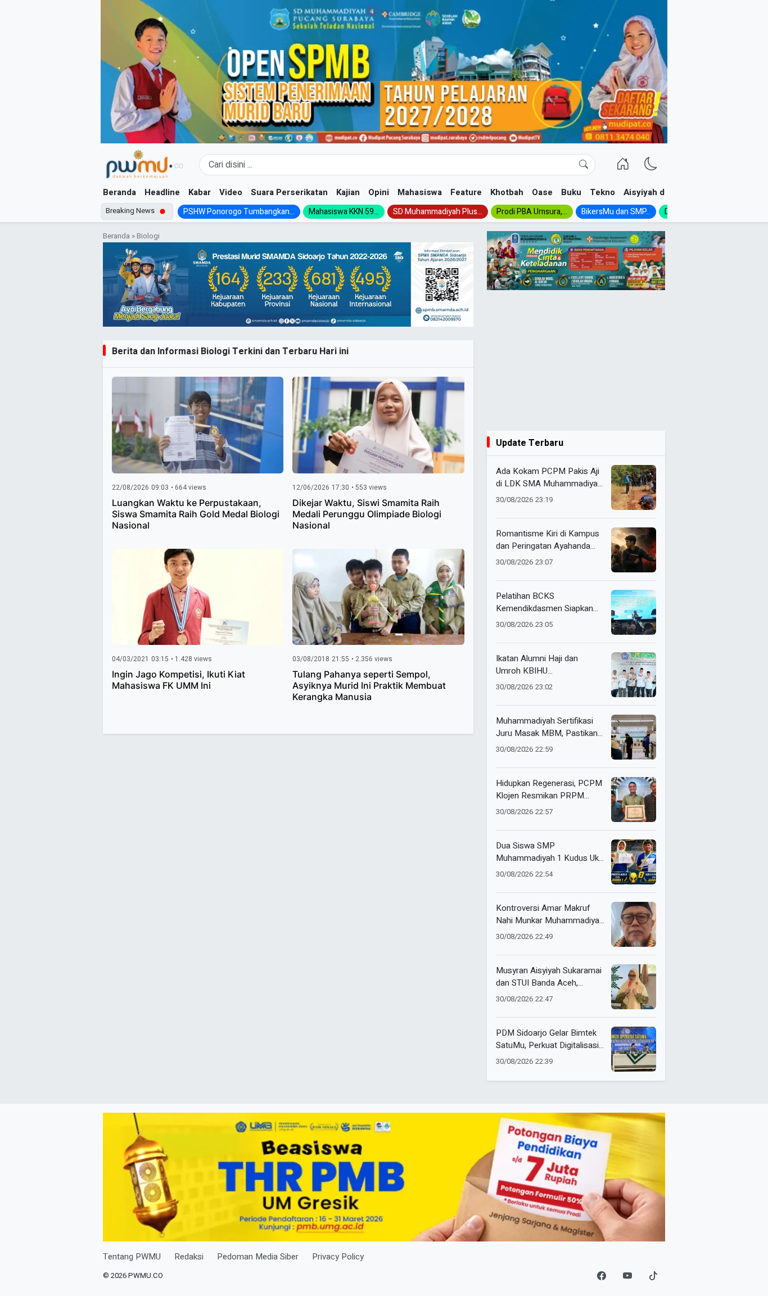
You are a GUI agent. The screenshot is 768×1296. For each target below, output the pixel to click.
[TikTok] (653, 1276)
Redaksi (189, 1256)
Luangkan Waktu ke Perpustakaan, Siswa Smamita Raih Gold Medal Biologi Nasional (195, 514)
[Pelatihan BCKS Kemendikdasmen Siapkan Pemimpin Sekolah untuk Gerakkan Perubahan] (633, 612)
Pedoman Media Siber (258, 1256)
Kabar (199, 192)
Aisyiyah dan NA (656, 192)
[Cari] (583, 164)
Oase (542, 192)
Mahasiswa (419, 192)
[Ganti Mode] (651, 165)
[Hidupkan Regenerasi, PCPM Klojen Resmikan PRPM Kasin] (633, 799)
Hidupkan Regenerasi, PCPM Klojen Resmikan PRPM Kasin (549, 789)
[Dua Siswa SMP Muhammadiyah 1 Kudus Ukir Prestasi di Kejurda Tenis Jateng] (633, 861)
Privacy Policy (338, 1256)
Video (230, 192)
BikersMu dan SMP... (615, 212)
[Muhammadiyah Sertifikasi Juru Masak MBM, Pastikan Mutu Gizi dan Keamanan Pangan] (633, 737)
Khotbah (506, 192)
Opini (378, 192)
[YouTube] (627, 1276)
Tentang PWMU (132, 1256)
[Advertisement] (576, 360)
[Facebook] (601, 1276)
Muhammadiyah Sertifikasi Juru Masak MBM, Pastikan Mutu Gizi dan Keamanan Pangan (547, 727)
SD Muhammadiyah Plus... (437, 212)
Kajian (348, 192)
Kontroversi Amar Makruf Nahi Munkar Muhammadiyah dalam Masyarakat (550, 914)
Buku (571, 192)
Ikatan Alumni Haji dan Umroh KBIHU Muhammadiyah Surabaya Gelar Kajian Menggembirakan (543, 665)
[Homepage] (144, 165)
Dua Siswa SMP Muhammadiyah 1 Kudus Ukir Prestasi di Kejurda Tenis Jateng (549, 852)
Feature (466, 192)
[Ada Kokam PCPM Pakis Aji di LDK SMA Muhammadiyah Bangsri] (633, 487)
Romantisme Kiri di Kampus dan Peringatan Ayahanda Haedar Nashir (547, 540)
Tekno (602, 192)
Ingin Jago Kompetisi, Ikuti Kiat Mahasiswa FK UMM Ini (178, 680)
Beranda (119, 192)
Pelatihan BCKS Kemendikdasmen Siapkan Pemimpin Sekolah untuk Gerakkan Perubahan (544, 602)
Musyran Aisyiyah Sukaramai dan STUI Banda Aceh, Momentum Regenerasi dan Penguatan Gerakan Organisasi (549, 977)
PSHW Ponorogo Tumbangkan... (239, 212)
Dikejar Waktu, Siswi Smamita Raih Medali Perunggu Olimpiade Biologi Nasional (366, 514)
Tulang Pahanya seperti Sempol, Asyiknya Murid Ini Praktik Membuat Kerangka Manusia (369, 685)
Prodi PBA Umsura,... (531, 212)
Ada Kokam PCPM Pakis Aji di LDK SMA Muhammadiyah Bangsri (549, 477)
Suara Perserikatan (289, 192)
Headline (162, 192)
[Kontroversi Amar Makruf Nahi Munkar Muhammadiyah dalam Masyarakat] (633, 924)
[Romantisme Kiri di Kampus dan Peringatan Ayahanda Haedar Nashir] (633, 549)
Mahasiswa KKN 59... (344, 212)
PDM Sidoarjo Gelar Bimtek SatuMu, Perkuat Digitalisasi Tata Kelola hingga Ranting (547, 1039)
